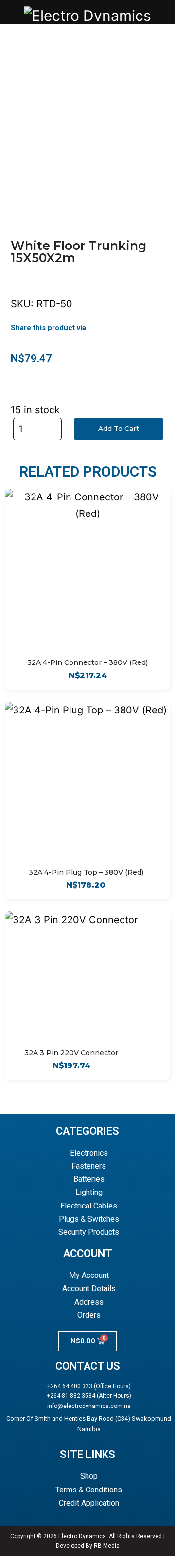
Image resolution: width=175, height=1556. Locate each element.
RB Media (107, 1545)
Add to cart (118, 428)
